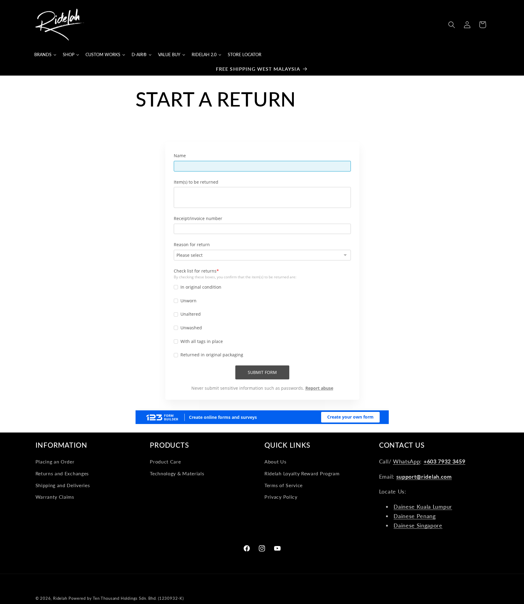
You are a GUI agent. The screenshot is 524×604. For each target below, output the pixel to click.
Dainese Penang (415, 516)
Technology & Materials (177, 473)
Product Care (165, 461)
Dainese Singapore (418, 525)
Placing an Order (55, 461)
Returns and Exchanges (62, 473)
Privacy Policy (280, 497)
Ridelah (60, 598)
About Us (275, 461)
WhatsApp (406, 461)
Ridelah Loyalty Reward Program (302, 473)
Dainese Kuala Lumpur (423, 506)
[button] (451, 24)
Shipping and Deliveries (62, 485)
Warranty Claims (54, 497)
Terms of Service (283, 485)
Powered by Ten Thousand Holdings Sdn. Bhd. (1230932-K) (126, 598)
